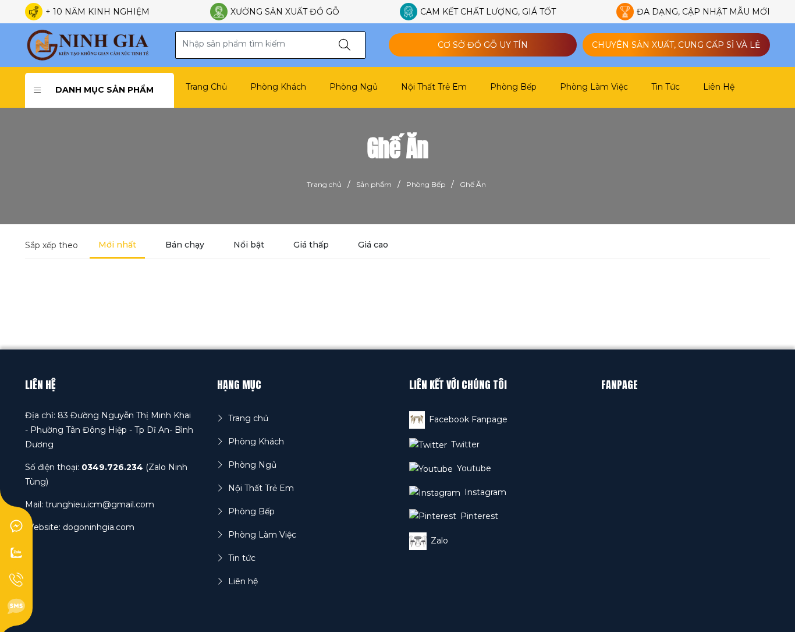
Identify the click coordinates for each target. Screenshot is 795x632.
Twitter (465, 444)
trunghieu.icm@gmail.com (99, 504)
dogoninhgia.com (98, 527)
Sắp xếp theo (51, 245)
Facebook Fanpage (468, 419)
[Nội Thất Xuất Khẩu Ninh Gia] (88, 44)
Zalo (439, 540)
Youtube (474, 468)
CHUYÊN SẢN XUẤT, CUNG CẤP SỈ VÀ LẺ (676, 45)
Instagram (485, 492)
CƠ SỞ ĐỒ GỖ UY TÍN (483, 45)
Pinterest (479, 516)
